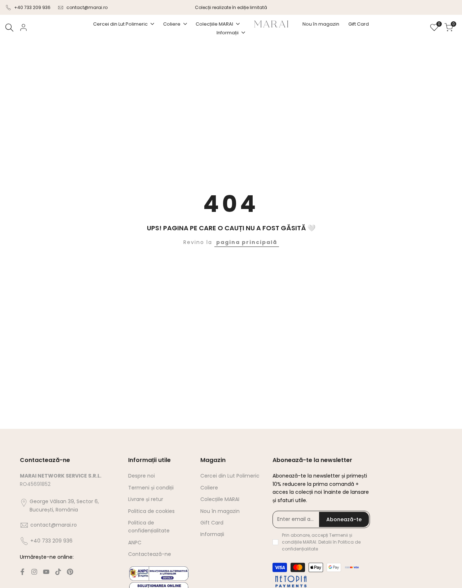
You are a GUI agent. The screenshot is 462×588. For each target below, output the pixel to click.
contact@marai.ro (87, 7)
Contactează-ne (149, 554)
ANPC (134, 542)
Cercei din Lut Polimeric (230, 475)
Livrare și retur (145, 499)
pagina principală (246, 242)
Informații (212, 534)
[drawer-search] (9, 27)
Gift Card (211, 522)
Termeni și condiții (151, 487)
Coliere (209, 487)
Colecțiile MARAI (219, 499)
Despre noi (141, 475)
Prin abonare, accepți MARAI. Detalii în (321, 542)
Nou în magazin (220, 511)
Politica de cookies (151, 511)
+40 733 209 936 (32, 7)
